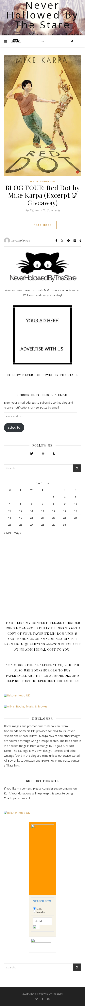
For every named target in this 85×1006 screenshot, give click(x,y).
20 (31, 517)
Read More (42, 225)
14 (42, 510)
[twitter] (36, 999)
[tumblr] (43, 999)
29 (53, 524)
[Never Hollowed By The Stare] (16, 41)
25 (9, 524)
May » (17, 533)
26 (20, 524)
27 (31, 524)
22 (53, 517)
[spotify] (48, 999)
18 (9, 517)
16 (64, 510)
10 (75, 503)
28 (42, 524)
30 (64, 524)
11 (9, 510)
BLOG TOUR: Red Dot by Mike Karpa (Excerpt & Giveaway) (42, 195)
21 (42, 517)
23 (64, 517)
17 (75, 510)
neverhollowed (20, 240)
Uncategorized (42, 181)
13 (31, 510)
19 (20, 517)
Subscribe (14, 427)
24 (75, 517)
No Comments (51, 210)
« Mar (7, 533)
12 (20, 510)
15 (53, 510)
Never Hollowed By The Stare (42, 15)
